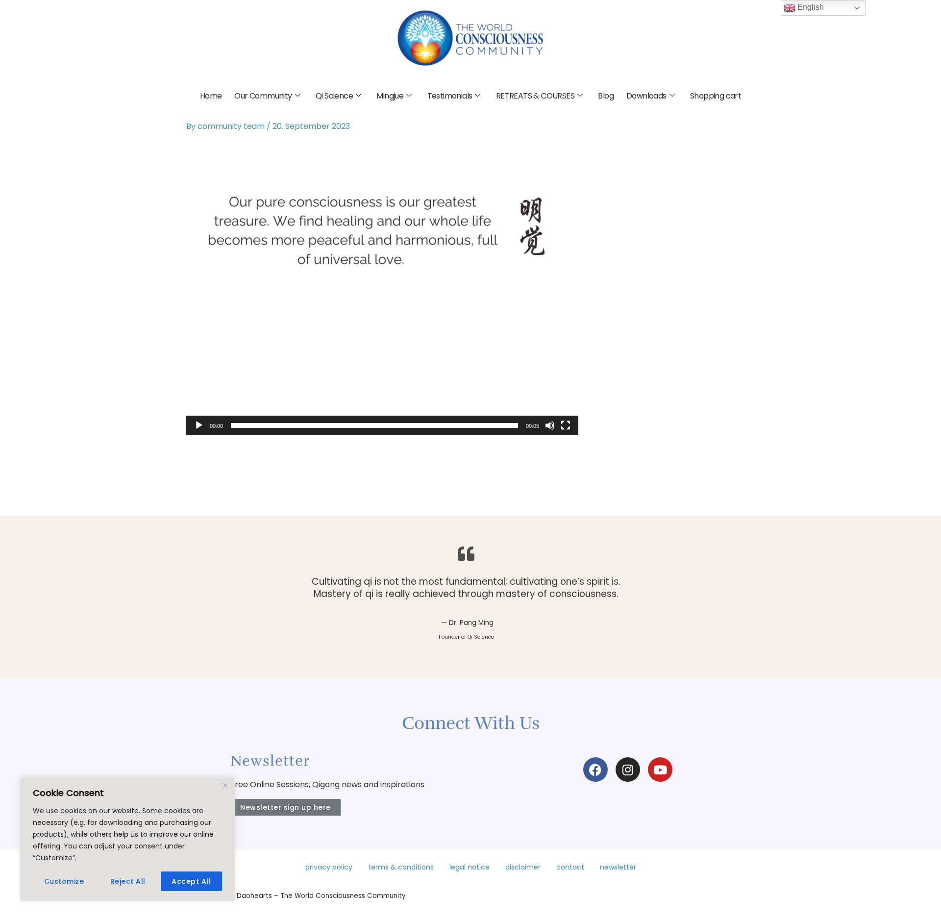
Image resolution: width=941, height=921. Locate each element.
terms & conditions (401, 867)
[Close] (225, 785)
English (809, 7)
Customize (64, 881)
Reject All (128, 881)
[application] (382, 288)
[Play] (199, 425)
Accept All (191, 881)
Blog (606, 95)
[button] (382, 288)
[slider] (374, 425)
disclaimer (523, 867)
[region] (127, 839)
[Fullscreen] (565, 425)
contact (570, 867)
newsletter (618, 867)
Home (211, 95)
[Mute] (550, 425)
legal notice (469, 867)
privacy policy (328, 867)
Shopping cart (715, 95)
